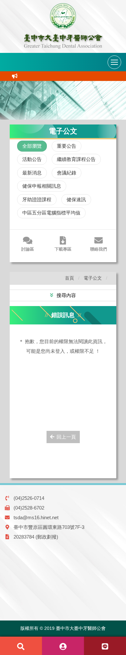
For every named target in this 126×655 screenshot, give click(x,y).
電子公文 (93, 278)
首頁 (69, 278)
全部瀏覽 (32, 146)
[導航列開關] (114, 62)
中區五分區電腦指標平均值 (51, 212)
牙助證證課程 (36, 199)
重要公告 (66, 146)
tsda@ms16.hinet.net (36, 517)
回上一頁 (66, 437)
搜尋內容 (65, 295)
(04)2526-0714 (29, 498)
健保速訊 (76, 199)
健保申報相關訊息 (41, 186)
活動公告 (32, 159)
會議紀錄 (66, 172)
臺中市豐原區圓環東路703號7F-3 (49, 527)
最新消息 (32, 172)
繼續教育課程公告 (76, 159)
